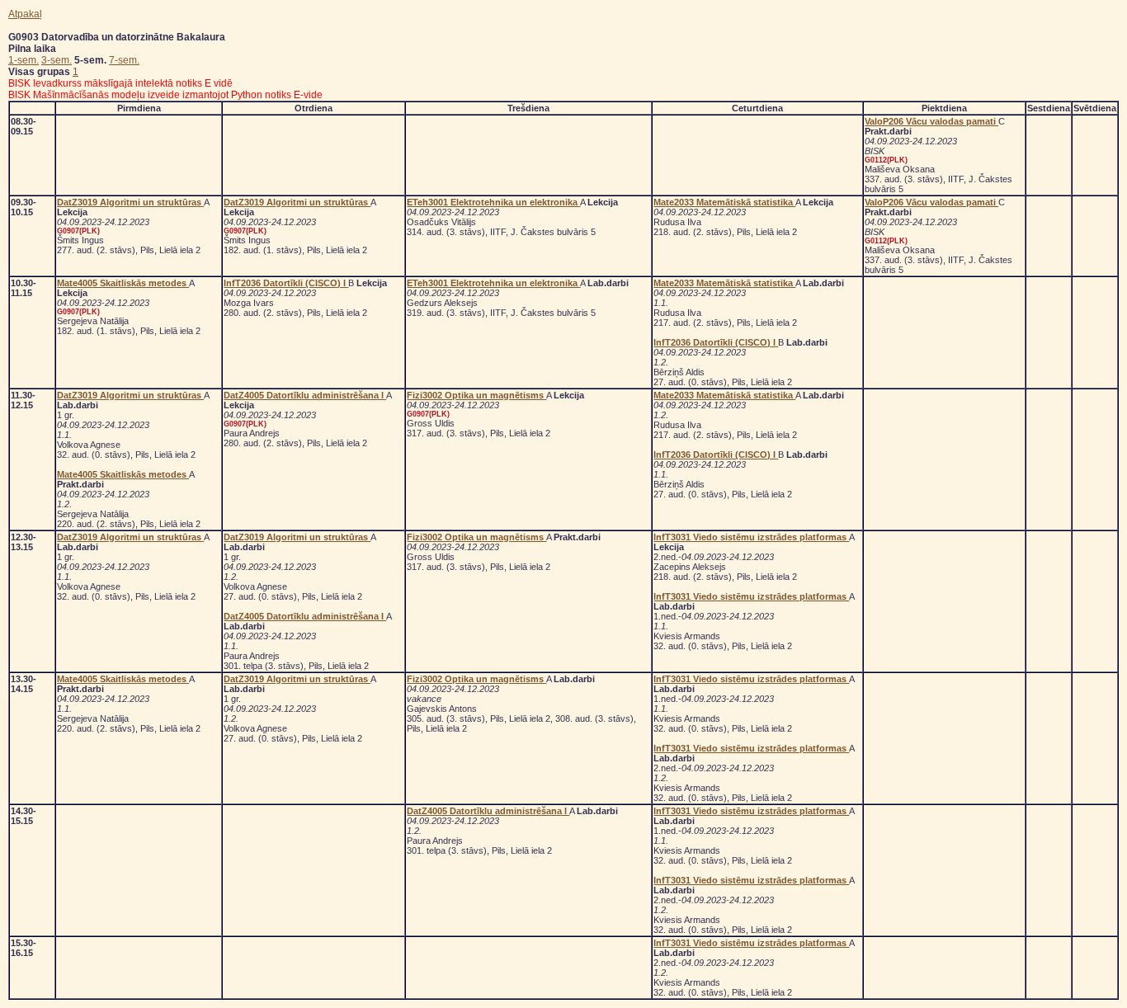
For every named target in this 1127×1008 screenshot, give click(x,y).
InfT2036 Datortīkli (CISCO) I (286, 283)
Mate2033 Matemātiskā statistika (724, 202)
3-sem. (56, 60)
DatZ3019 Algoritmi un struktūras (130, 202)
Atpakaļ (25, 14)
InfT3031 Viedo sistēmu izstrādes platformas (751, 537)
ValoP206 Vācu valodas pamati (931, 121)
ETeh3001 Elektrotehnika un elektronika (493, 202)
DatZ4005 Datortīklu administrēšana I (305, 395)
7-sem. (124, 60)
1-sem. (23, 60)
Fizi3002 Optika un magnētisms (476, 395)
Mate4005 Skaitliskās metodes (123, 283)
